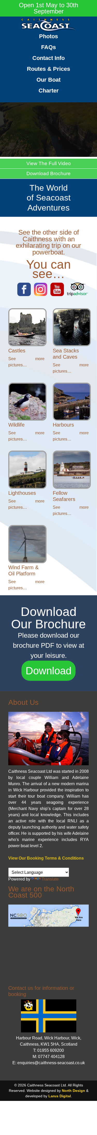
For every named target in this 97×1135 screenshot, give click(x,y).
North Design (73, 1090)
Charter (49, 90)
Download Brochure (48, 173)
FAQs (48, 47)
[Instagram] (40, 294)
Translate (50, 879)
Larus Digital (59, 1096)
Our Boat (48, 79)
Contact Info (48, 58)
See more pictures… (26, 362)
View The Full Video (48, 163)
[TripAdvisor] (77, 294)
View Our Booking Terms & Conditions (46, 858)
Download (48, 670)
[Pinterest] (57, 294)
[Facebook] (24, 294)
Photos (48, 36)
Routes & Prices (48, 69)
